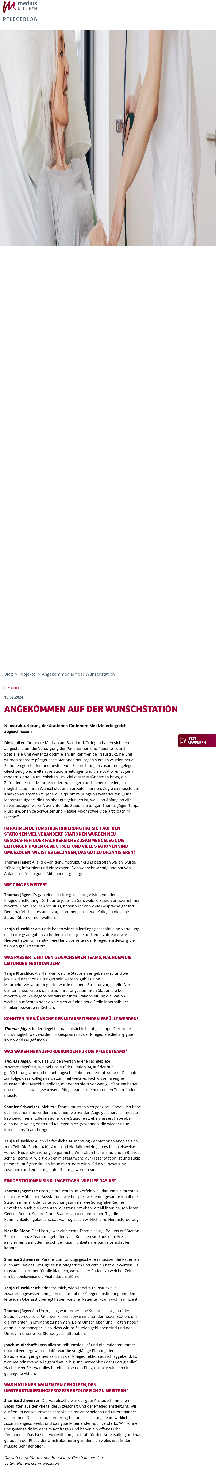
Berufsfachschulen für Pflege (154, 23)
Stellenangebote (179, 38)
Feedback (69, 23)
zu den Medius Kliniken (31, 11)
